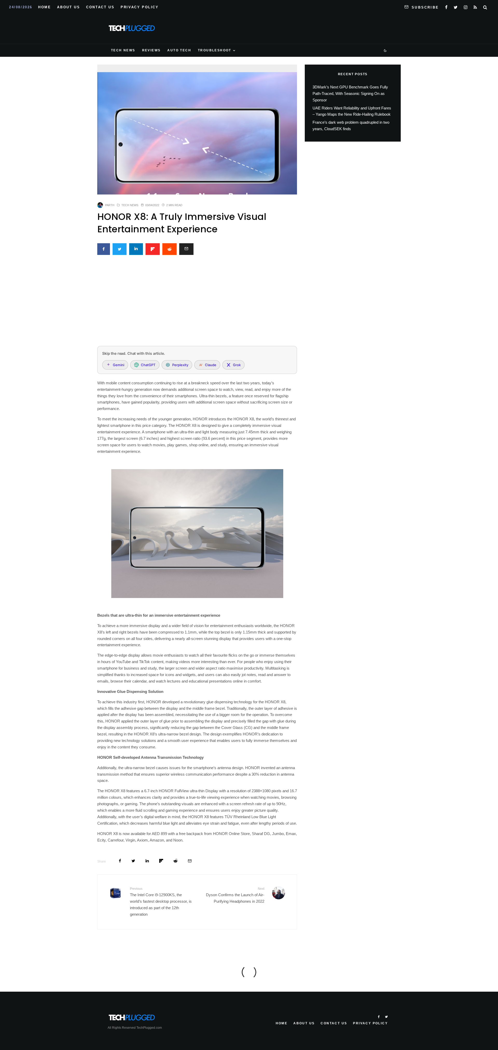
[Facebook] (446, 6)
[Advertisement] (197, 303)
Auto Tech (179, 50)
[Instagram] (466, 6)
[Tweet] (120, 249)
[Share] (103, 249)
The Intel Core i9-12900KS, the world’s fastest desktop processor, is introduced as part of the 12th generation (161, 901)
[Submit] (169, 249)
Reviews (151, 50)
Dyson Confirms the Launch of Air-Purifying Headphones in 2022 (235, 895)
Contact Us (100, 7)
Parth (109, 205)
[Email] (186, 249)
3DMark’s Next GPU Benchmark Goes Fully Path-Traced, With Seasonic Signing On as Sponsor (350, 93)
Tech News (123, 50)
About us (68, 7)
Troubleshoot (214, 50)
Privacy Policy (139, 7)
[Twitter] (456, 6)
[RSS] (475, 6)
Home (44, 7)
